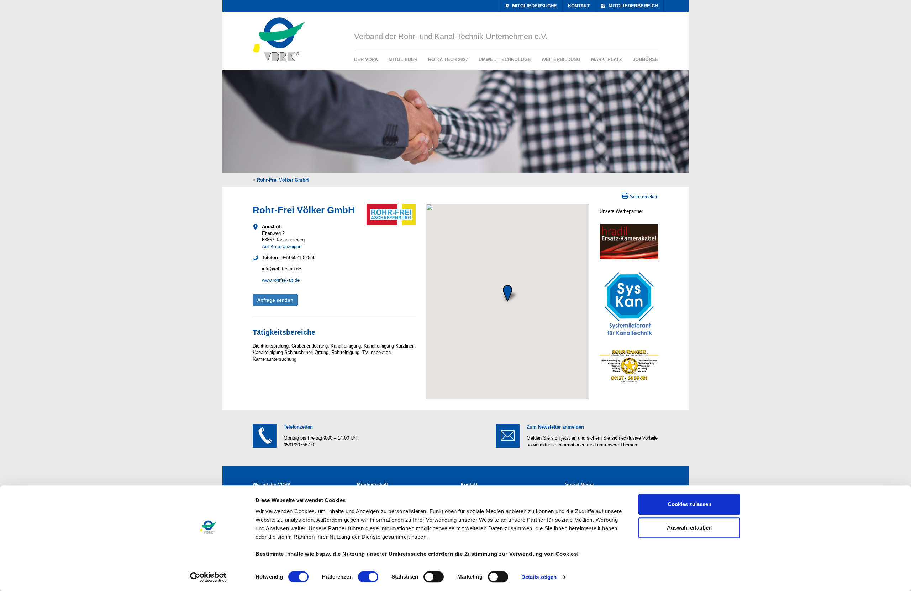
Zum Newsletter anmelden (555, 427)
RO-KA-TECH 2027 (448, 59)
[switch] (368, 576)
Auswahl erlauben (689, 528)
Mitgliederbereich (632, 6)
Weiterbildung (561, 59)
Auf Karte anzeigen (281, 246)
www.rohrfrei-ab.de (281, 280)
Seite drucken (644, 196)
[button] (507, 293)
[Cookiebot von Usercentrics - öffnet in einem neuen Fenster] (208, 577)
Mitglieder (403, 59)
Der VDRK (366, 59)
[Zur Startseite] (276, 36)
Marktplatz (606, 59)
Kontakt (579, 6)
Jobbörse (645, 59)
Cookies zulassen (689, 504)
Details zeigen (539, 577)
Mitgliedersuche (534, 6)
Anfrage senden (275, 300)
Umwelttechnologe (505, 59)
